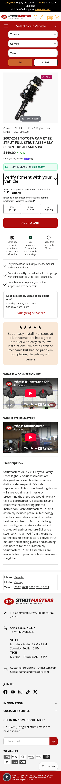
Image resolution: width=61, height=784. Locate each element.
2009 (32, 587)
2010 (39, 587)
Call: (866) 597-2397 (30, 313)
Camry (18, 582)
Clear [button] (45, 62)
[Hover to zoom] (30, 97)
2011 (46, 587)
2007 (17, 587)
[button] (49, 17)
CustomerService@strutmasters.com (33, 668)
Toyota (19, 577)
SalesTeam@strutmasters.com (29, 672)
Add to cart (30, 223)
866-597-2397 (42, 9)
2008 (25, 587)
